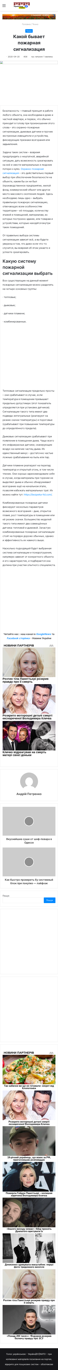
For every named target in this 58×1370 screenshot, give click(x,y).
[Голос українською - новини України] (22, 5)
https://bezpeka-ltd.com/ (38, 494)
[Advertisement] (29, 358)
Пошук (6, 895)
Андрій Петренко (29, 794)
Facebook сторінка (18, 638)
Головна (25, 24)
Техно (35, 24)
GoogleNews (43, 634)
